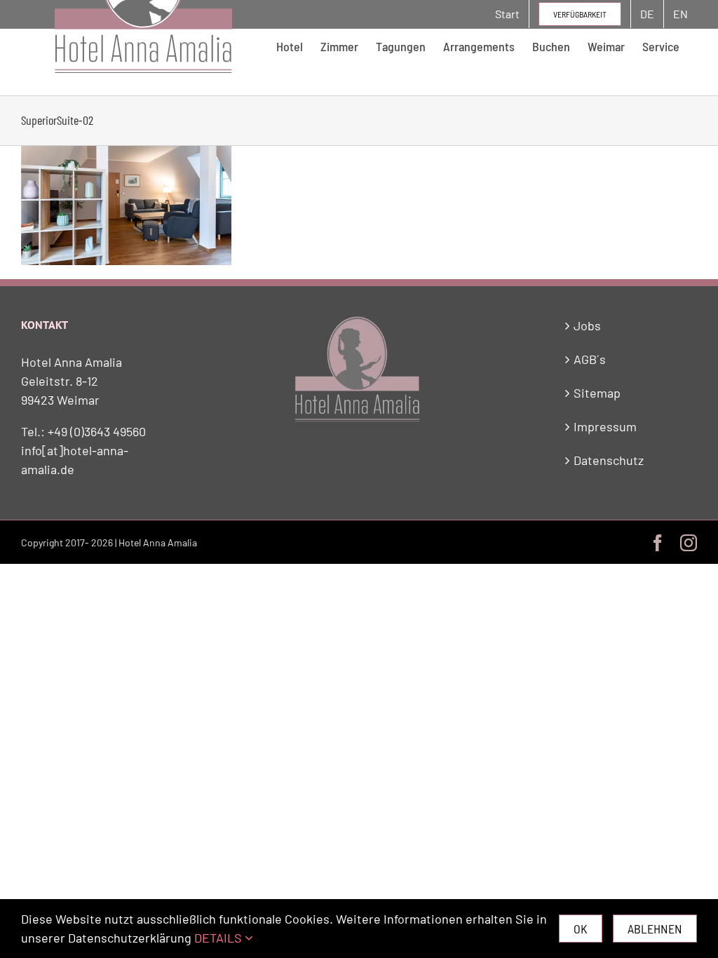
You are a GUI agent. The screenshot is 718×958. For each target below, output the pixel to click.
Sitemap (597, 392)
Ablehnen (655, 928)
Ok (581, 928)
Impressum (605, 426)
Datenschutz (609, 460)
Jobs (587, 325)
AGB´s (590, 359)
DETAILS (219, 937)
